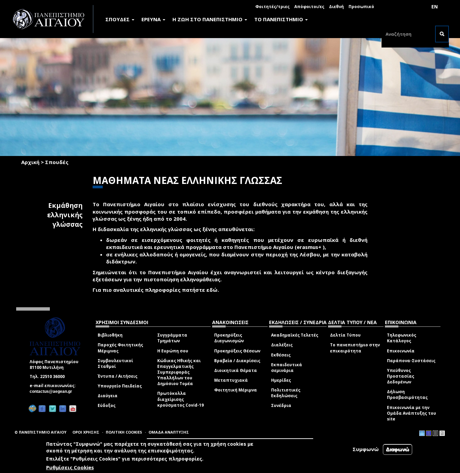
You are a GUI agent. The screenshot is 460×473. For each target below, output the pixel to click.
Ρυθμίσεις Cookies (70, 467)
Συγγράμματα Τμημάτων (172, 338)
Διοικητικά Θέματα (235, 370)
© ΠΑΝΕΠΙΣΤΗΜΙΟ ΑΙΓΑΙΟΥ (40, 432)
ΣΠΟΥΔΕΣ (118, 19)
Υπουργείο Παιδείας (120, 386)
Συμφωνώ (366, 449)
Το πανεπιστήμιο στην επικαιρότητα (355, 347)
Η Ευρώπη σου (172, 351)
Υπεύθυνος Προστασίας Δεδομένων (400, 376)
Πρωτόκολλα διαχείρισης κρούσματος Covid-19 (180, 399)
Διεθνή (336, 6)
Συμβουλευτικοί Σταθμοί (115, 363)
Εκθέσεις (281, 355)
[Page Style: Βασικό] (422, 433)
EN (434, 6)
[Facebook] (42, 408)
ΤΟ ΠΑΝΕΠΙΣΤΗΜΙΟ (279, 19)
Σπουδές (56, 162)
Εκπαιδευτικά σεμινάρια (286, 367)
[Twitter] (52, 408)
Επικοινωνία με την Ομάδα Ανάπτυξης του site (411, 413)
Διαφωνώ (397, 449)
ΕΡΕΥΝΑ (151, 19)
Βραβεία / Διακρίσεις (237, 361)
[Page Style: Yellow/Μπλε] (428, 433)
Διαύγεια (108, 396)
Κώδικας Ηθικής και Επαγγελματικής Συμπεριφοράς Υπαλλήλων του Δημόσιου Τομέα (179, 372)
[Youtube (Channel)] (72, 408)
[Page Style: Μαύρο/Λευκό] (442, 433)
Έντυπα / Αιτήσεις (117, 376)
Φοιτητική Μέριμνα (235, 390)
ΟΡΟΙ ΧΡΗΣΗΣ (85, 432)
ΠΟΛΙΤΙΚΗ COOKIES (124, 432)
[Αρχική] (52, 19)
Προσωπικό (361, 6)
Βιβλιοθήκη (110, 335)
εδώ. (212, 289)
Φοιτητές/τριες (272, 6)
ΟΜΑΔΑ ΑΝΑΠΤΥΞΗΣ (169, 432)
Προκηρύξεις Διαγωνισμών (229, 338)
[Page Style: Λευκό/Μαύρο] (435, 433)
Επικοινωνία (401, 351)
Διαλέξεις (282, 345)
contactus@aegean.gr (53, 391)
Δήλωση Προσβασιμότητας (407, 394)
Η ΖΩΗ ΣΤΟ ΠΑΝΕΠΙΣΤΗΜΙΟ (208, 19)
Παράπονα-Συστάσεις (411, 361)
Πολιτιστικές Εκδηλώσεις (285, 393)
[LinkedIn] (62, 408)
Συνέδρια (281, 405)
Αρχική (30, 162)
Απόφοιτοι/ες (309, 6)
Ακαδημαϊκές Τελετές (294, 335)
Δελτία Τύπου (345, 335)
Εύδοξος (107, 405)
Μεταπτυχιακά (231, 380)
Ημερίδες (281, 380)
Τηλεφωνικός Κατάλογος (401, 338)
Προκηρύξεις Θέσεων (237, 351)
